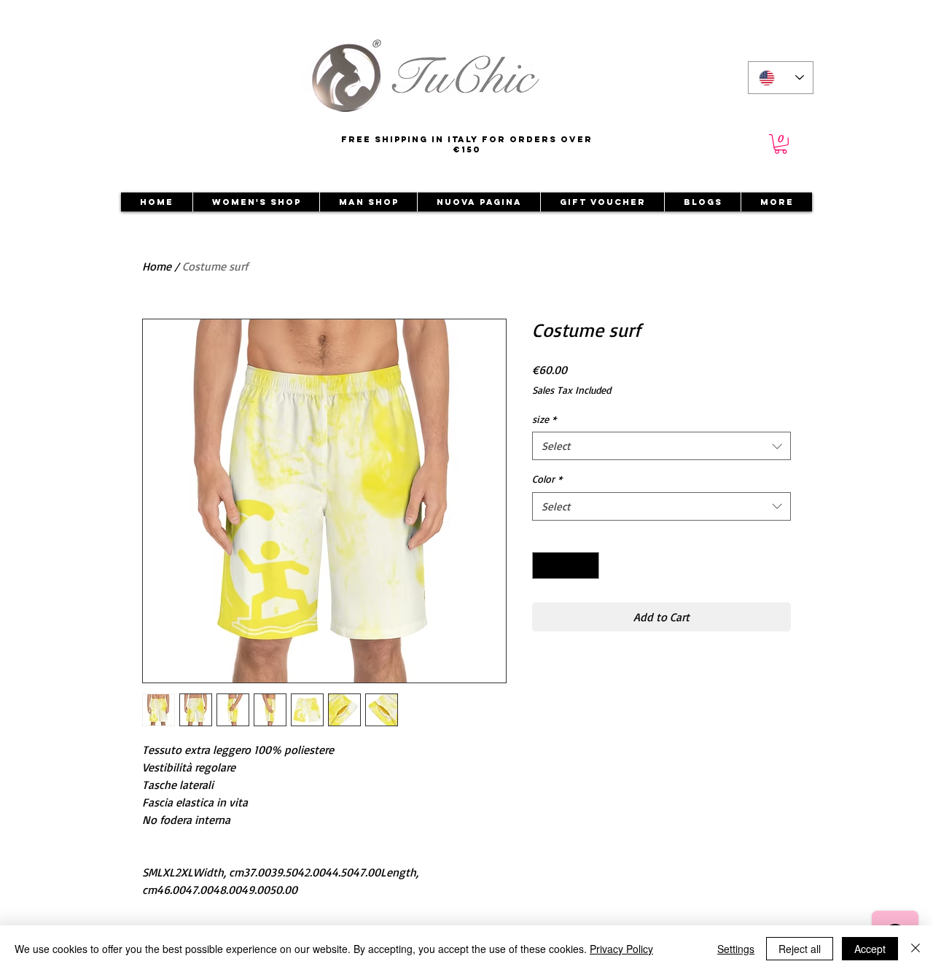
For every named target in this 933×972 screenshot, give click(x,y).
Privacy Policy (621, 948)
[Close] (915, 948)
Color (547, 479)
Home (156, 266)
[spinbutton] (566, 565)
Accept (870, 948)
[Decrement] (543, 565)
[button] (780, 144)
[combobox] (661, 446)
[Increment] (588, 565)
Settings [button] (735, 948)
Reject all (799, 948)
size (544, 419)
